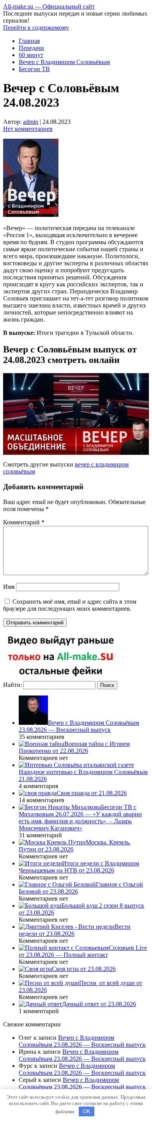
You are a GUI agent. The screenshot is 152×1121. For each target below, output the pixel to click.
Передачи (31, 48)
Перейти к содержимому (36, 27)
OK (86, 1111)
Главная (29, 41)
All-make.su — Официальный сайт (49, 6)
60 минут (31, 55)
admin (30, 121)
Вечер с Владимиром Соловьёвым (64, 62)
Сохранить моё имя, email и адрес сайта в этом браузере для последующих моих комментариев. (69, 605)
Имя (8, 586)
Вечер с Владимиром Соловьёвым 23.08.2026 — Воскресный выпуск (82, 1041)
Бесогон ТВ (34, 69)
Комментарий (23, 522)
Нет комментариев (28, 128)
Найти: (12, 684)
